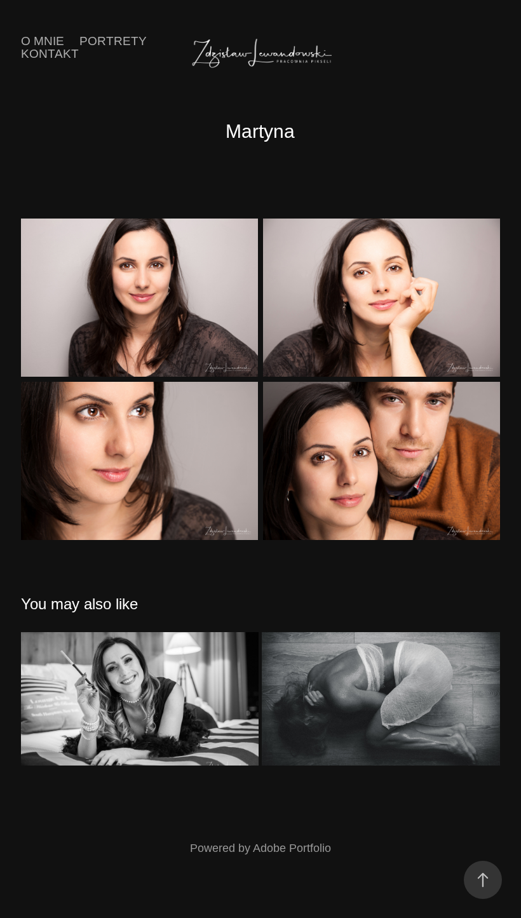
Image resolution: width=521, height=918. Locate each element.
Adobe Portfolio (292, 848)
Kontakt (50, 53)
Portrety (113, 41)
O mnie (42, 41)
